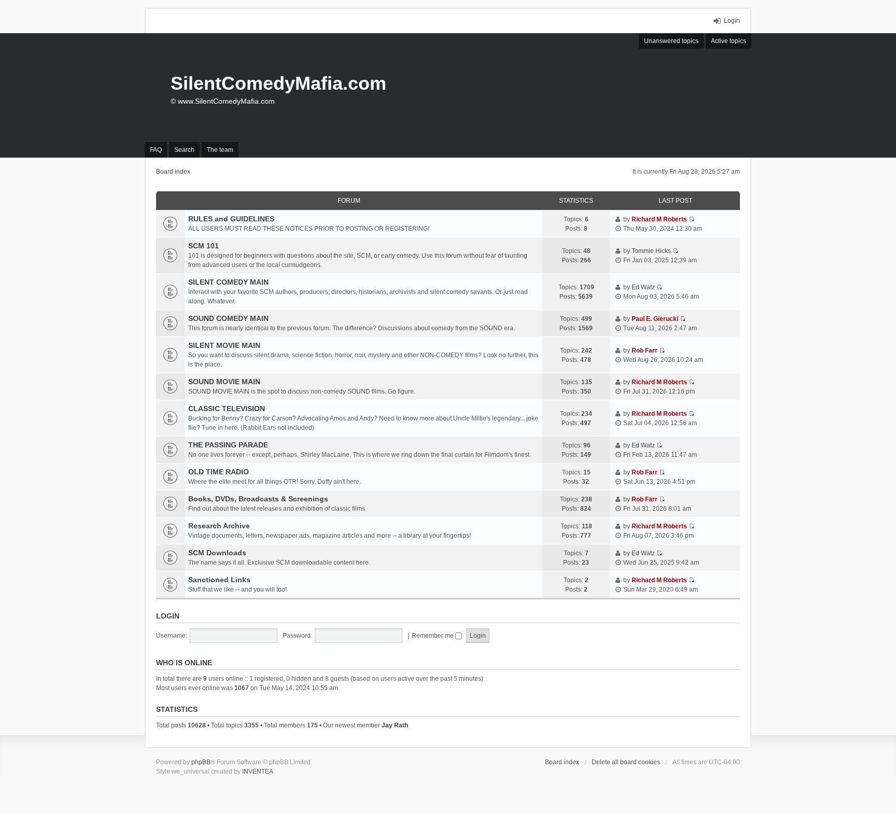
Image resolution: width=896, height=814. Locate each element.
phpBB (201, 762)
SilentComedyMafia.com (278, 83)
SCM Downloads (217, 553)
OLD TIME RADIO (218, 472)
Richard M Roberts (659, 219)
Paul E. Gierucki (655, 318)
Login (167, 616)
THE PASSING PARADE (228, 445)
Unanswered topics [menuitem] (671, 41)
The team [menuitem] (220, 149)
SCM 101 (203, 246)
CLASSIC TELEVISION (226, 408)
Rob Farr (644, 350)
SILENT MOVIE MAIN (224, 345)
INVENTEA (257, 771)
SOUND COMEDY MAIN (228, 318)
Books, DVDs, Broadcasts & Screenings (258, 499)
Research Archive (219, 526)
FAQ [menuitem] (156, 149)
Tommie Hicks (651, 251)
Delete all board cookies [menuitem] (626, 762)
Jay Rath (395, 725)
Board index (562, 762)
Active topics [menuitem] (728, 41)
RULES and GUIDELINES (231, 219)
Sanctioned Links (219, 580)
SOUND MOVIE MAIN (224, 381)
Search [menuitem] (184, 149)
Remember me (433, 635)
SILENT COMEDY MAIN (228, 282)
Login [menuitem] (732, 20)
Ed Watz (643, 287)
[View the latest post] (691, 219)
